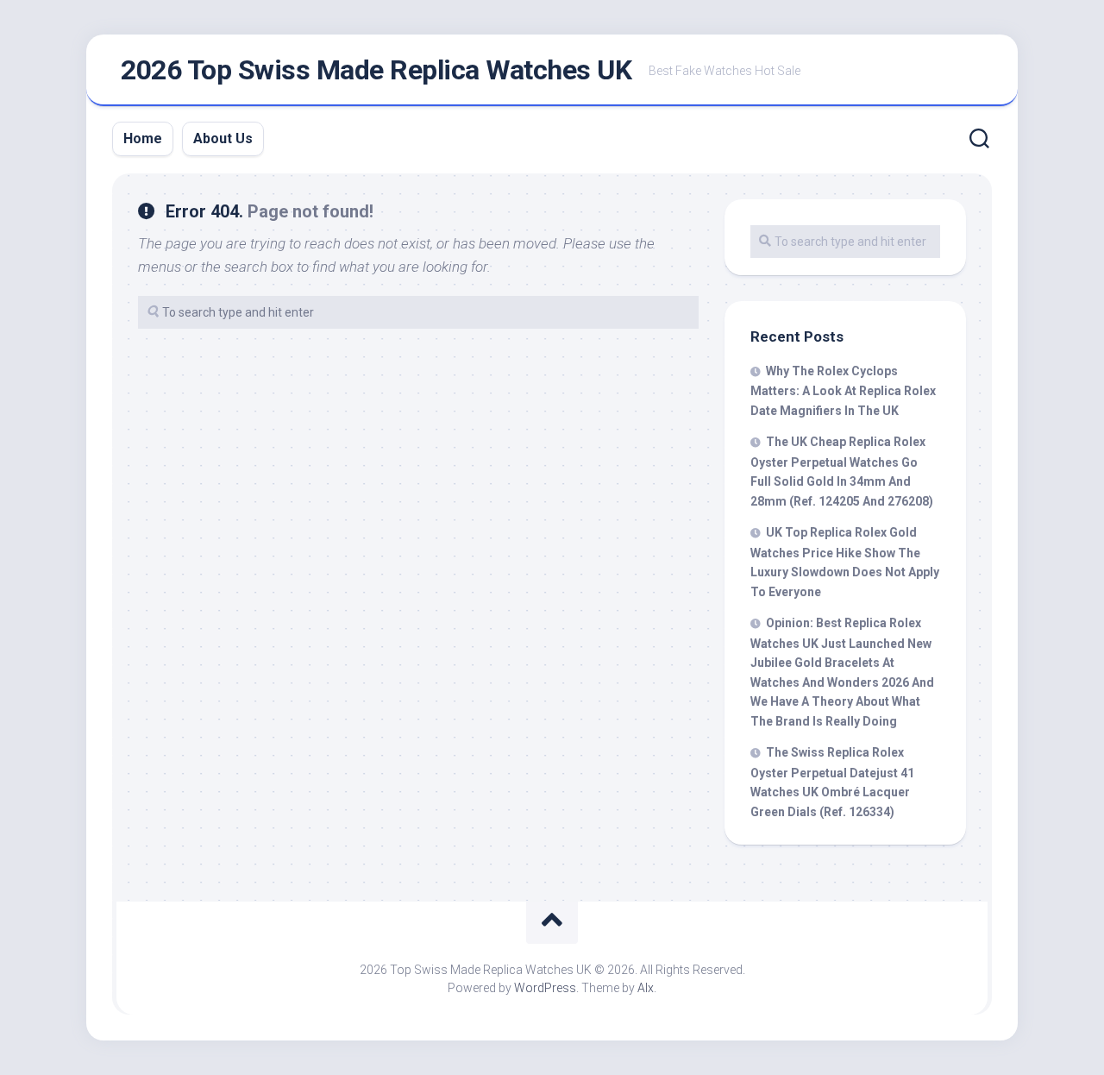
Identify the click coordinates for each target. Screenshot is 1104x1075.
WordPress (545, 988)
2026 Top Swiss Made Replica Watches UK (376, 69)
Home (142, 138)
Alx (645, 988)
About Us (223, 138)
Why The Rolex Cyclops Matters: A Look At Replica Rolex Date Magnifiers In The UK (843, 391)
